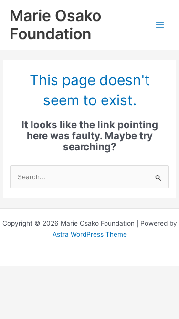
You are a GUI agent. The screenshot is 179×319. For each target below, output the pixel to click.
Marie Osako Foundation (55, 24)
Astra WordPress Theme (90, 234)
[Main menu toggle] (160, 25)
